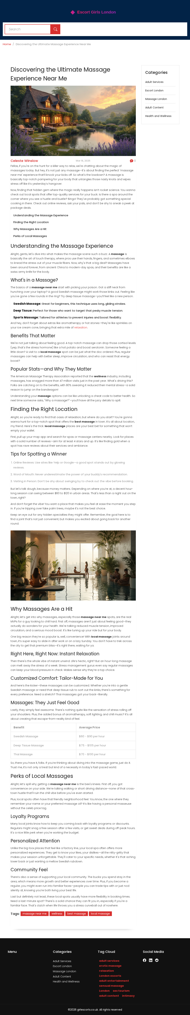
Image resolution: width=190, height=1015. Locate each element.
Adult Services (154, 82)
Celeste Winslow (24, 160)
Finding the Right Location (31, 222)
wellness (57, 913)
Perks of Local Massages (30, 236)
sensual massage (111, 986)
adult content (109, 996)
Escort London (154, 90)
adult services (109, 961)
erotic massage (110, 966)
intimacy (128, 996)
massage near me (35, 913)
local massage (100, 913)
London (104, 991)
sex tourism (121, 991)
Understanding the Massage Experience (40, 215)
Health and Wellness (158, 116)
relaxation (80, 327)
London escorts (110, 976)
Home (7, 44)
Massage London (156, 99)
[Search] (55, 29)
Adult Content (154, 107)
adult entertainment (114, 981)
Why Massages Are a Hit (30, 229)
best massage (76, 913)
